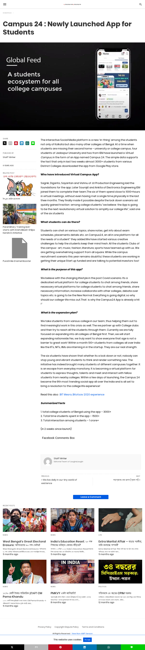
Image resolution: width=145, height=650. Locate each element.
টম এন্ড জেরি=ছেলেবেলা (11, 198)
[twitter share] (5, 143)
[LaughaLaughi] (72, 4)
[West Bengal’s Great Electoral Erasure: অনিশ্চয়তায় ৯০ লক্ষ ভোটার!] (24, 520)
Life (100, 535)
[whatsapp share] (27, 143)
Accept (87, 640)
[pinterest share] (16, 143)
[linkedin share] (22, 143)
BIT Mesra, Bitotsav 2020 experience (82, 394)
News (5, 535)
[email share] (10, 143)
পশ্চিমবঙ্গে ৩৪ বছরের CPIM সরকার (115, 593)
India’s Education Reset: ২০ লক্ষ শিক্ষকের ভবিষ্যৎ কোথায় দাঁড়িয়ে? (71, 543)
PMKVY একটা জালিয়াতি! (63, 593)
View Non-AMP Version (82, 633)
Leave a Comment (91, 496)
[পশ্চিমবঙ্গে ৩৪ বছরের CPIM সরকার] (120, 571)
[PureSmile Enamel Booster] (19, 248)
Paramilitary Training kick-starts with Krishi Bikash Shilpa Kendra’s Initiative (19, 229)
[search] (140, 4)
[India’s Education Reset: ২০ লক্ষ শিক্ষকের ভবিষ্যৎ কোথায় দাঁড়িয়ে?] (72, 520)
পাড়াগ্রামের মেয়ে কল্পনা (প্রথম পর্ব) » (126, 479)
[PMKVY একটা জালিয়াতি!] (72, 571)
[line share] (33, 143)
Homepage (7, 13)
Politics (102, 587)
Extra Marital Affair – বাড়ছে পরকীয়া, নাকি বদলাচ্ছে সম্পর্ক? (120, 543)
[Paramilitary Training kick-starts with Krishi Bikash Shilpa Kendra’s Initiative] (19, 214)
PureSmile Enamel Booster (17, 261)
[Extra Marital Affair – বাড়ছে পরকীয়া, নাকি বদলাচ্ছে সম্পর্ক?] (120, 520)
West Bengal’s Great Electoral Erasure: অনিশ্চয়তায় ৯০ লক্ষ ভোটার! (24, 543)
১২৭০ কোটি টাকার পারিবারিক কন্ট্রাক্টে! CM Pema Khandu (22, 595)
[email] (36, 647)
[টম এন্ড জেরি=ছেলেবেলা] (19, 186)
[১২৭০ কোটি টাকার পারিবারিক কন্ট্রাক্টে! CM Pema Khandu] (24, 571)
